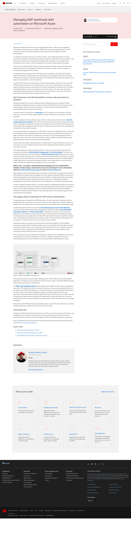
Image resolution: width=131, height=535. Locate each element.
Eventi (31, 510)
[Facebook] (95, 464)
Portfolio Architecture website (27, 322)
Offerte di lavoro (112, 492)
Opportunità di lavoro (24, 510)
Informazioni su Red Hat (13, 510)
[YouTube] (92, 464)
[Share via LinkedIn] (92, 37)
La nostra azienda (91, 484)
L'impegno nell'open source (115, 487)
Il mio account (27, 475)
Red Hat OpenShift (6, 478)
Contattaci (41, 510)
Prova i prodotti (48, 473)
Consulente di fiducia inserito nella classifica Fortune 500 (103, 477)
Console (98, 3)
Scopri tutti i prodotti (7, 482)
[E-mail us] (96, 37)
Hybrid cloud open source (77, 407)
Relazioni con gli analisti (92, 492)
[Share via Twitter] (94, 37)
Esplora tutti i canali (107, 392)
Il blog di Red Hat (10, 9)
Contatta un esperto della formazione (75, 478)
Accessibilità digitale (49, 515)
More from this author (35, 370)
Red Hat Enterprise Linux (8, 475)
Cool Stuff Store (72, 510)
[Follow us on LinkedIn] (32, 358)
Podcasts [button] (38, 9)
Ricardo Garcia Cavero (93, 19)
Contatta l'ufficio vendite (72, 473)
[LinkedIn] (88, 464)
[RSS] (115, 37)
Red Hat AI (4, 473)
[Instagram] (103, 464)
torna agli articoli (18, 43)
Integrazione (21, 30)
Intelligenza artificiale (51, 408)
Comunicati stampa (113, 484)
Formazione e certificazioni (30, 473)
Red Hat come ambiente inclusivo (60, 510)
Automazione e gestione (51, 28)
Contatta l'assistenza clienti (72, 475)
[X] (99, 464)
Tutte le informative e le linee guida (36, 515)
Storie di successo (91, 490)
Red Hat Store (48, 475)
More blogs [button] (47, 9)
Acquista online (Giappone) (51, 478)
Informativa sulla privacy (13, 515)
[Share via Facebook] (89, 37)
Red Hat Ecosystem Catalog (30, 484)
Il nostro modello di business (93, 487)
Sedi (36, 510)
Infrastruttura (48, 434)
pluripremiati (90, 480)
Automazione (22, 408)
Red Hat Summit (80, 510)
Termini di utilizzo (23, 515)
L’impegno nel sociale (113, 490)
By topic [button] (30, 9)
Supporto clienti (27, 478)
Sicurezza (98, 408)
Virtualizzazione (100, 433)
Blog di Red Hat (48, 510)
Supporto (114, 3)
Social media (69, 480)
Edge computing (23, 434)
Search (114, 44)
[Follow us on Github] (29, 358)
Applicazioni (73, 434)
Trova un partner (27, 482)
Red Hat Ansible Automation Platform (11, 480)
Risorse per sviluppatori (29, 480)
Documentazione (106, 3)
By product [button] (21, 9)
